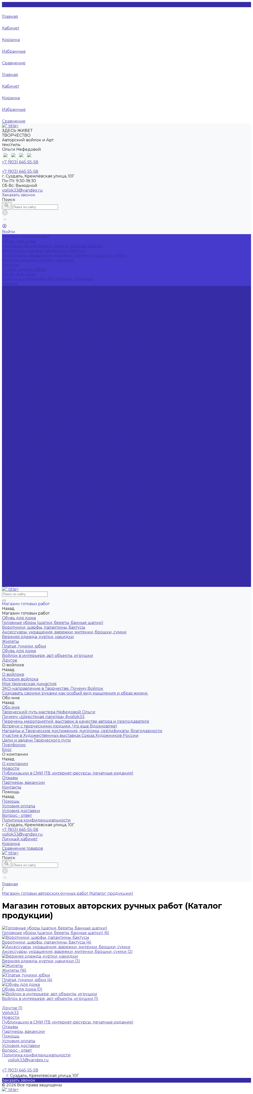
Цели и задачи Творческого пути (36, 344)
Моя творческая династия (29, 297)
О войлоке (13, 467)
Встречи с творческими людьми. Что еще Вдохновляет (59, 330)
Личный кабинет (20, 839)
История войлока (20, 293)
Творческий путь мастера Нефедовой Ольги (48, 316)
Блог (7, 532)
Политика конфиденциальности (36, 405)
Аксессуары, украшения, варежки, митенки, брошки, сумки (64, 255)
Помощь (11, 565)
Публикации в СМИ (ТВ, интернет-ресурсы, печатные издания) (67, 368)
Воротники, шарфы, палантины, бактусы (43, 250)
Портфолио (14, 528)
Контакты (11, 561)
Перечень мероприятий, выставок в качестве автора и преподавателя (75, 325)
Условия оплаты (18, 391)
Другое (9, 283)
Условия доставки (21, 396)
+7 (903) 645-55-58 (20, 829)
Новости (11, 363)
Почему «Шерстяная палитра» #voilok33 (43, 321)
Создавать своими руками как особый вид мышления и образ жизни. (75, 307)
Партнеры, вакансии (23, 377)
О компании (15, 537)
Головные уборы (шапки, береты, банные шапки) (52, 246)
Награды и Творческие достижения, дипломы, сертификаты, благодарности (82, 335)
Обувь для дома (19, 241)
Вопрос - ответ (17, 401)
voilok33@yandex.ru (22, 190)
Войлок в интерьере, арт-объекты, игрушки (47, 278)
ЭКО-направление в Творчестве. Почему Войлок (52, 302)
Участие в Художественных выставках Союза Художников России (70, 340)
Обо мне (11, 490)
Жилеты (10, 264)
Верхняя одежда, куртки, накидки (38, 260)
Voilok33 (10, 1012)
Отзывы (10, 373)
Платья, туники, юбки (24, 269)
